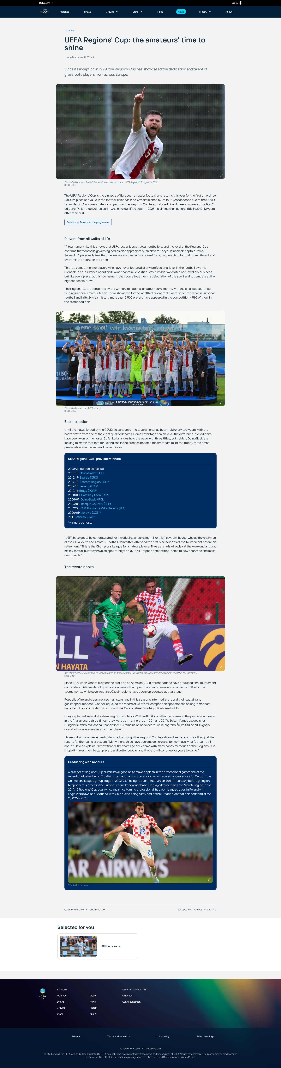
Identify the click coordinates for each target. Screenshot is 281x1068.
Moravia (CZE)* (90, 513)
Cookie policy (162, 1036)
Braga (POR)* (88, 491)
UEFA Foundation (131, 1001)
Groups (61, 1007)
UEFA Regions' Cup (45, 11)
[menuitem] (68, 11)
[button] (111, 11)
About (93, 1013)
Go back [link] (71, 30)
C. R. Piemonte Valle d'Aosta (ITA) (103, 508)
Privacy (76, 1036)
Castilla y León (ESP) (95, 495)
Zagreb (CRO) (89, 477)
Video (93, 995)
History (93, 1007)
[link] (64, 11)
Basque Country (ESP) (96, 504)
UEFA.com (127, 995)
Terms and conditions (119, 1036)
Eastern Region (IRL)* (94, 482)
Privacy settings (205, 1036)
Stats (60, 1013)
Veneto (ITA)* (89, 486)
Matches (61, 995)
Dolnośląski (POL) (92, 473)
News (93, 1001)
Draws (60, 1001)
